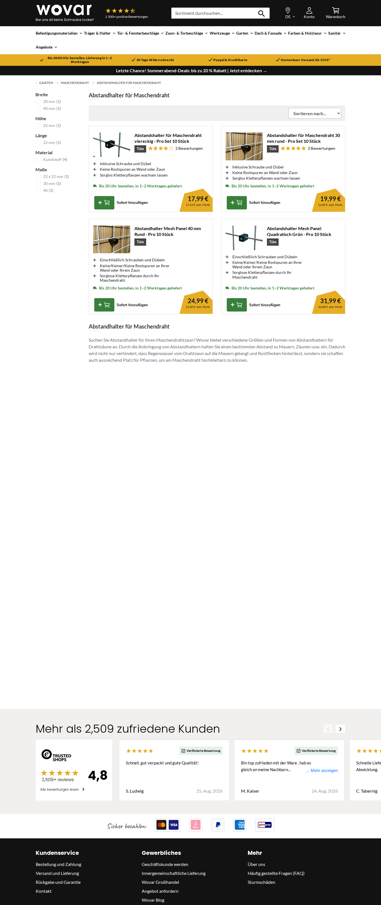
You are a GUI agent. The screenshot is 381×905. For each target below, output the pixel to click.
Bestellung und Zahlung (58, 864)
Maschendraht (75, 83)
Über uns (256, 864)
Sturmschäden (261, 881)
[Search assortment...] (262, 13)
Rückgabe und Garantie (58, 881)
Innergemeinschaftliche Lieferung (174, 872)
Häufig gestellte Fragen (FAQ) (276, 872)
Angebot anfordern (160, 890)
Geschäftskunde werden (165, 864)
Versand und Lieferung (57, 872)
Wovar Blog (153, 899)
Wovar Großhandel (160, 881)
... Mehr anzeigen (322, 770)
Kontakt (44, 890)
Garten (46, 83)
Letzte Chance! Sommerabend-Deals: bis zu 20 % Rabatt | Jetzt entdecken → (191, 70)
